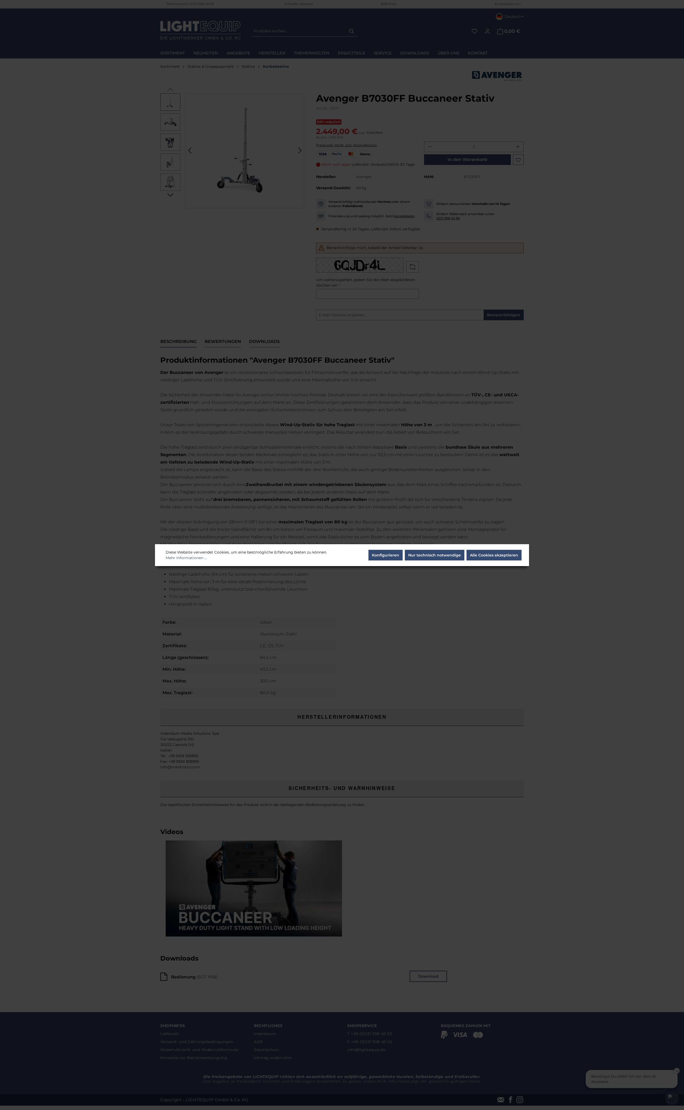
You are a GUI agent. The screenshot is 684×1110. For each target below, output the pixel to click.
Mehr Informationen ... (186, 557)
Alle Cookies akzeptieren (494, 555)
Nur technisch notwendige (434, 555)
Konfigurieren (385, 555)
